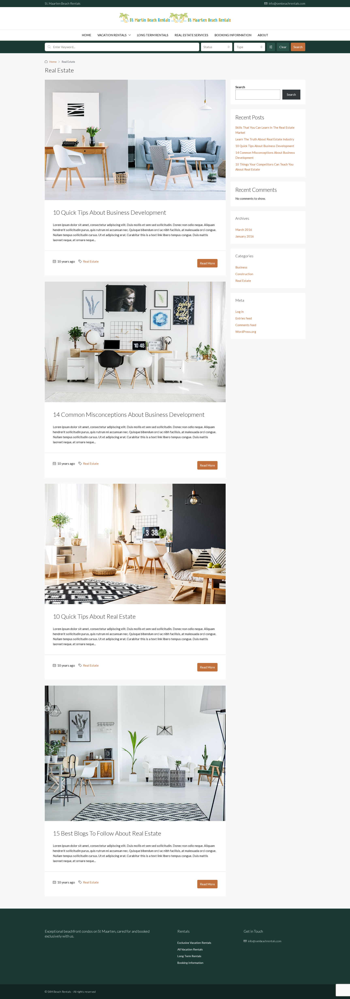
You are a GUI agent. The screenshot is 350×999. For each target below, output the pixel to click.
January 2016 (244, 236)
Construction (244, 274)
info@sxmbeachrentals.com (264, 941)
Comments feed (245, 325)
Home (86, 35)
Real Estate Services (191, 35)
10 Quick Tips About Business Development (109, 212)
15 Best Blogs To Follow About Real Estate (107, 833)
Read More (207, 263)
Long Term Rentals (152, 35)
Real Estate (91, 261)
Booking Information (232, 35)
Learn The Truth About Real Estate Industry (264, 139)
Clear (283, 47)
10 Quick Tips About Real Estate (94, 616)
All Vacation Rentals (190, 949)
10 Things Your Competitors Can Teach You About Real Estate (264, 166)
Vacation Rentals (112, 35)
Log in (239, 311)
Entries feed (243, 318)
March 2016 (243, 229)
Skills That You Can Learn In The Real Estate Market (265, 130)
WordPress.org (245, 331)
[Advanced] (271, 47)
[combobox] (216, 47)
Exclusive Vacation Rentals (194, 942)
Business (241, 267)
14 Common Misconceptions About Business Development (129, 414)
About (263, 35)
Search (298, 47)
